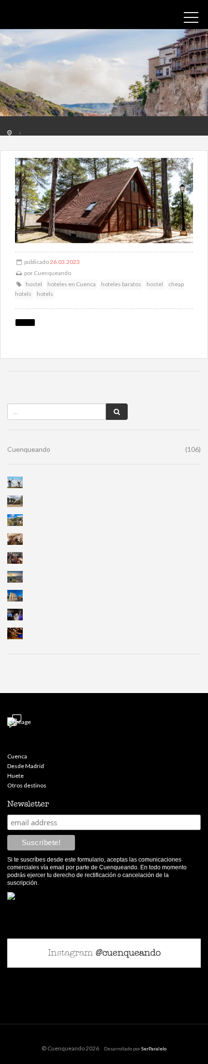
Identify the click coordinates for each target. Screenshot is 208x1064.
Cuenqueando (52, 273)
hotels (45, 293)
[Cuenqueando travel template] (50, 17)
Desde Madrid (25, 766)
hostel (34, 284)
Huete (15, 775)
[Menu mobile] (191, 19)
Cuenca (17, 756)
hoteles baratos (121, 284)
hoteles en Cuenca (71, 284)
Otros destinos (26, 785)
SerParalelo (153, 1048)
